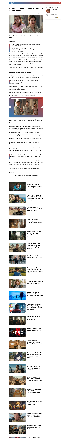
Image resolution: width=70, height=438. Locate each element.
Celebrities (23, 2)
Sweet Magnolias (40, 2)
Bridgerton (52, 2)
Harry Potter (47, 2)
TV (19, 2)
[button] (42, 107)
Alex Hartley (41, 13)
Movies (28, 2)
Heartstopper (33, 2)
